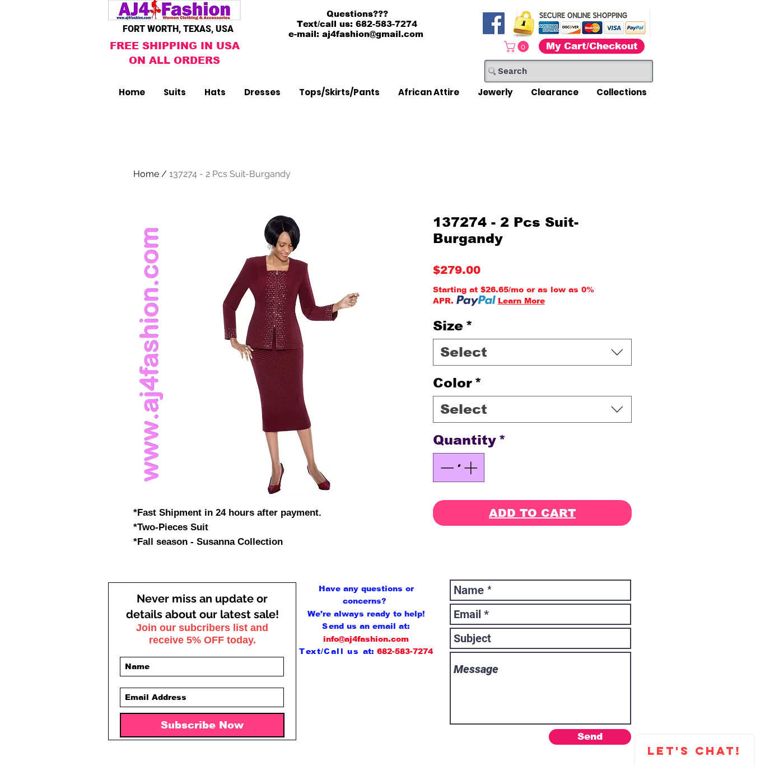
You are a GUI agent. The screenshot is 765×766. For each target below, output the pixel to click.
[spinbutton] (458, 468)
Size (453, 325)
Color (457, 382)
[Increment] (471, 468)
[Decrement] (446, 468)
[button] (517, 46)
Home (146, 174)
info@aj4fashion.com (366, 638)
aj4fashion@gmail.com (372, 34)
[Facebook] (494, 23)
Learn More (521, 300)
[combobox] (532, 352)
